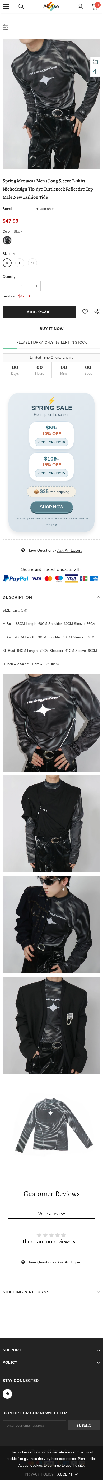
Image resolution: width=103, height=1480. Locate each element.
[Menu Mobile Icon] (6, 6)
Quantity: (10, 277)
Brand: (8, 209)
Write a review (51, 1214)
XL (32, 263)
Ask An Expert (69, 550)
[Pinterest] (7, 1394)
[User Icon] (80, 6)
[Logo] (51, 6)
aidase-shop (45, 209)
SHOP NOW (51, 507)
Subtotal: (9, 296)
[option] (51, 104)
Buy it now (52, 329)
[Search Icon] (21, 6)
